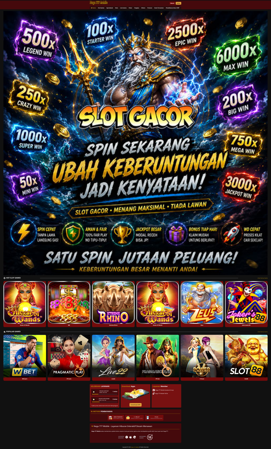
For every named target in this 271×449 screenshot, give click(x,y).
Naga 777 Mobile (135, 447)
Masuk (172, 3)
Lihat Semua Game (263, 278)
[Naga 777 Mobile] (98, 3)
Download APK (135, 405)
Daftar (178, 3)
